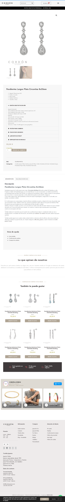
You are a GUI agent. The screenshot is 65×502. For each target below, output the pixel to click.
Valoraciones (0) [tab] (22, 179)
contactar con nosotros (40, 213)
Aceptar (44, 499)
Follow (59, 383)
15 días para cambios (16, 128)
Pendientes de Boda (44, 164)
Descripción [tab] (9, 179)
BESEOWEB (50, 495)
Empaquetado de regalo (17, 139)
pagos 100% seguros (16, 132)
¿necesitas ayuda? (16, 136)
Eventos (27, 164)
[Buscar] (32, 3)
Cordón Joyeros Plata (20, 164)
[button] (58, 3)
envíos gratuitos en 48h (18, 105)
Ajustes (54, 499)
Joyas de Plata (32, 164)
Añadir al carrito (19, 150)
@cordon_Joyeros (39, 219)
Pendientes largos (54, 164)
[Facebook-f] (4, 444)
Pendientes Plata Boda (31, 165)
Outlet (37, 164)
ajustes (6, 500)
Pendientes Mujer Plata (20, 165)
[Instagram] (7, 444)
